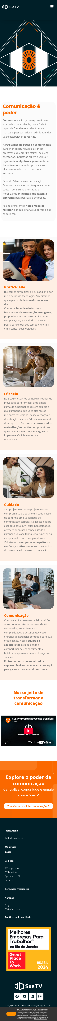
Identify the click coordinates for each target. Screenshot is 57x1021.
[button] (52, 7)
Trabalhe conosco (14, 838)
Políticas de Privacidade (18, 917)
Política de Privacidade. (40, 1019)
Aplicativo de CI (12, 876)
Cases (8, 852)
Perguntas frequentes (17, 889)
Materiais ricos (12, 909)
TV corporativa (12, 868)
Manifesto (10, 847)
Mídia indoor (11, 872)
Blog (7, 905)
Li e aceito (11, 1014)
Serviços (9, 880)
